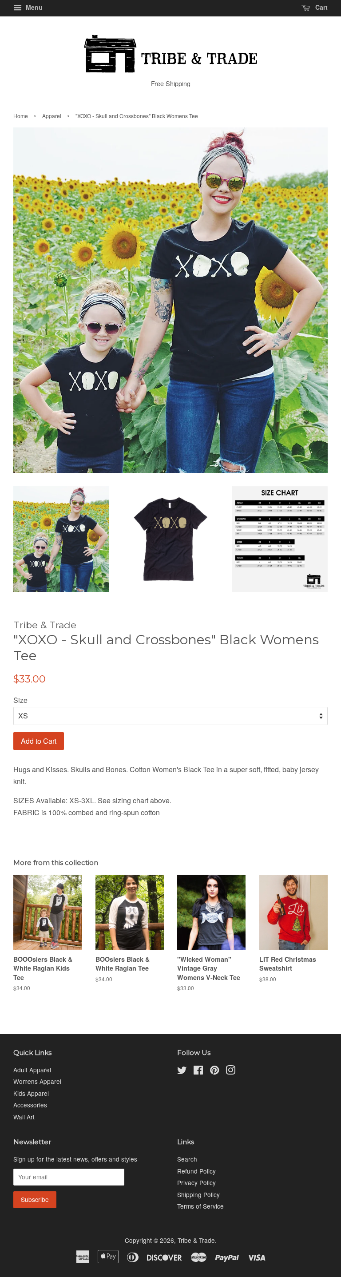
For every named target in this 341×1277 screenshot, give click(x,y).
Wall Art (24, 1116)
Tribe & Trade (196, 1240)
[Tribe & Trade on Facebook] (198, 1071)
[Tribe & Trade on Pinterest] (214, 1071)
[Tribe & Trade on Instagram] (230, 1071)
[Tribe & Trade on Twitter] (182, 1071)
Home (20, 115)
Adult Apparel (32, 1069)
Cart (320, 7)
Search (187, 1158)
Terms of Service (200, 1206)
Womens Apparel (37, 1081)
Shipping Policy (198, 1194)
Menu (33, 7)
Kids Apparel (31, 1093)
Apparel (51, 115)
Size (20, 700)
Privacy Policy (196, 1182)
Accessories (30, 1104)
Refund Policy (196, 1170)
